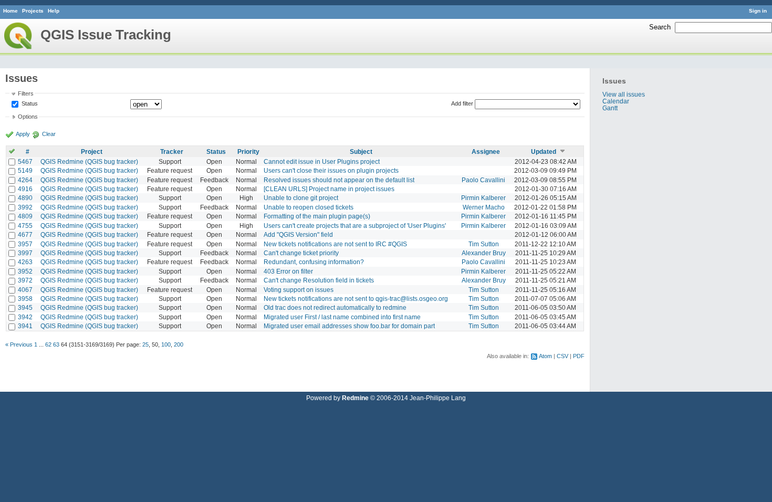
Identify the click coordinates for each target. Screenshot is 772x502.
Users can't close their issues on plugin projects (331, 170)
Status (29, 103)
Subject (361, 151)
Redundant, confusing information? (314, 261)
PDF (579, 356)
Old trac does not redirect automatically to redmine (335, 307)
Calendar (615, 101)
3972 (25, 280)
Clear (49, 134)
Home (10, 11)
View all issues (623, 94)
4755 (25, 225)
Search (660, 27)
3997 (25, 252)
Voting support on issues (298, 289)
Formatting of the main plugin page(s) (317, 216)
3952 (25, 271)
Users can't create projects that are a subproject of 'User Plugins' (355, 225)
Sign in (758, 11)
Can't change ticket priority (301, 252)
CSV (562, 356)
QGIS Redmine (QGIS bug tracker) (89, 161)
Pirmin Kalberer (483, 197)
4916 (25, 188)
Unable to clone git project (301, 197)
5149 (25, 170)
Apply (23, 134)
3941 (25, 325)
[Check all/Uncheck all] (12, 151)
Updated (543, 151)
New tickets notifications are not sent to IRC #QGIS (335, 243)
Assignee (486, 151)
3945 (25, 307)
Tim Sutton (483, 243)
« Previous (19, 344)
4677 (25, 234)
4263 (25, 261)
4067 (25, 289)
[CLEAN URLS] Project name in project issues (329, 188)
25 (145, 344)
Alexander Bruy (484, 252)
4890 (25, 197)
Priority (248, 151)
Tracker (171, 151)
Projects (33, 11)
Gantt (610, 107)
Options (28, 116)
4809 (25, 216)
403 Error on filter (288, 271)
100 (166, 344)
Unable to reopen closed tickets (308, 207)
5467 (25, 161)
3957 (25, 243)
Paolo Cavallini (483, 179)
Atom (545, 356)
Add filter (462, 103)
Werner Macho (484, 207)
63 (56, 344)
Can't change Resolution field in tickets (319, 280)
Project (91, 151)
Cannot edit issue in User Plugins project (322, 161)
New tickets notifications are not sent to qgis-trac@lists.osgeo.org (356, 298)
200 (178, 344)
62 (48, 344)
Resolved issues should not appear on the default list (339, 179)
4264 (25, 179)
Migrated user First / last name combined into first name (342, 316)
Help (53, 11)
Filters (26, 93)
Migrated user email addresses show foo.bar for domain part (349, 325)
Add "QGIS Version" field (298, 234)
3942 (25, 316)
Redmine (355, 397)
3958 (25, 298)
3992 (25, 207)
